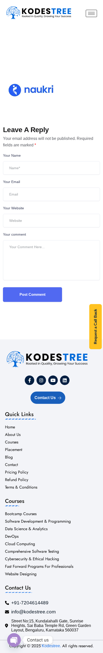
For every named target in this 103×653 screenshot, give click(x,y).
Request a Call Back (95, 326)
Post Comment (33, 294)
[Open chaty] (14, 640)
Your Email (11, 182)
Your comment (14, 234)
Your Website (13, 208)
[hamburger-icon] (91, 13)
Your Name (12, 155)
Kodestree (50, 646)
